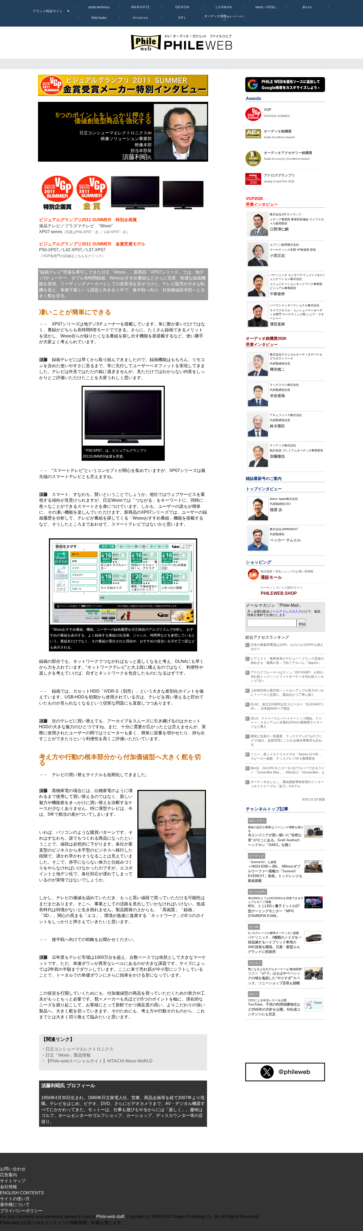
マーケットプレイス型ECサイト (282, 587)
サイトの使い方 (15, 1198)
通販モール (271, 577)
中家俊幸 (277, 294)
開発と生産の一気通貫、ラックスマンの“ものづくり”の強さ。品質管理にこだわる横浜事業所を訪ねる (286, 740)
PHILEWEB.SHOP (279, 593)
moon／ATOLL (265, 7)
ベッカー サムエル (285, 540)
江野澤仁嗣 (279, 229)
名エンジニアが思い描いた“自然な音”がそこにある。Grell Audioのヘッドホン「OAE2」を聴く (275, 840)
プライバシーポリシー (21, 1210)
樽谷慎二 (277, 369)
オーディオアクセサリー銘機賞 (288, 153)
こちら (79, 256)
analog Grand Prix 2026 (279, 181)
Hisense (140, 18)
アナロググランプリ (279, 175)
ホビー (253, 994)
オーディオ (256, 855)
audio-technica (98, 7)
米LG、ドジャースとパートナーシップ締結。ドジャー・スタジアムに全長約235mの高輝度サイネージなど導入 (287, 722)
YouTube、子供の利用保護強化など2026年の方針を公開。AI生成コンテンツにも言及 (274, 1009)
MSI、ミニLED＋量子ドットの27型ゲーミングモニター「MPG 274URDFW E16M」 (273, 911)
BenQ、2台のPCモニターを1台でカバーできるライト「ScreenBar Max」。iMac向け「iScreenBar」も (288, 770)
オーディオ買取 (224, 17)
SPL (182, 18)
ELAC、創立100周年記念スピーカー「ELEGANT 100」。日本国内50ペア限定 (287, 706)
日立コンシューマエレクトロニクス (79, 1049)
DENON (182, 7)
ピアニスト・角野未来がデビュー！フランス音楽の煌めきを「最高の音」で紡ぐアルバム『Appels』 (287, 661)
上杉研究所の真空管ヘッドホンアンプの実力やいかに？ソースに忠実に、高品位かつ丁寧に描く (287, 693)
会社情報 (8, 1186)
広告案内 (8, 1175)
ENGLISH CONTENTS (22, 1193)
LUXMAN (224, 7)
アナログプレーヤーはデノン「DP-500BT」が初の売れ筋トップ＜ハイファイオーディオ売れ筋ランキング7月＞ (287, 677)
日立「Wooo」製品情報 (68, 1055)
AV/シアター (257, 820)
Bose (308, 7)
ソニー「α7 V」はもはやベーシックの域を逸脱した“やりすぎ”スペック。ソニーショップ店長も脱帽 (274, 978)
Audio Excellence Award (279, 137)
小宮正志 (277, 256)
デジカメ (255, 963)
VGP (267, 110)
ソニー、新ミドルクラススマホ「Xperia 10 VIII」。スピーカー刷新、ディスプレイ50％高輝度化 (287, 756)
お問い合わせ (13, 1169)
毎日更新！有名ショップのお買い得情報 (287, 571)
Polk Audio (99, 18)
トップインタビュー (264, 489)
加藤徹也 (277, 456)
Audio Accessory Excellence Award (286, 158)
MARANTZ (140, 7)
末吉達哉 (277, 396)
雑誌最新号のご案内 (264, 478)
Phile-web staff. (110, 1216)
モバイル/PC (257, 891)
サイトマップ (13, 1181)
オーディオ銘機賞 (278, 131)
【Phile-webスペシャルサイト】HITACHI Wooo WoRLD (99, 1061)
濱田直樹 (277, 324)
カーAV (254, 926)
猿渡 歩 (276, 510)
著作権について (15, 1204)
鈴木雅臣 (277, 426)
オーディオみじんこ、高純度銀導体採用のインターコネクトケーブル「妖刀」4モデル (287, 784)
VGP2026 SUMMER (277, 116)
